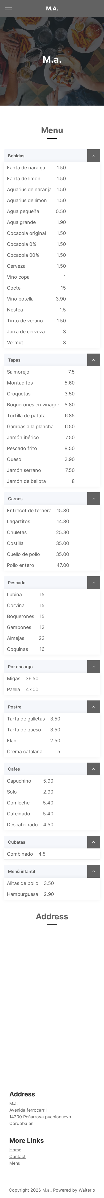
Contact (17, 1156)
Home (15, 1149)
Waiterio (87, 1190)
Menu (14, 1163)
